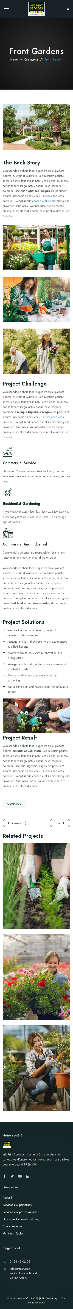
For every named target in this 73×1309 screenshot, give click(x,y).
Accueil (7, 1198)
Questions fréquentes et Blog (21, 1219)
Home (14, 60)
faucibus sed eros (52, 417)
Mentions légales (13, 1233)
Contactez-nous (12, 1226)
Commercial (15, 804)
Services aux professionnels (20, 1212)
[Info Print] (36, 9)
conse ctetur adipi (45, 201)
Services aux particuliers (18, 1205)
